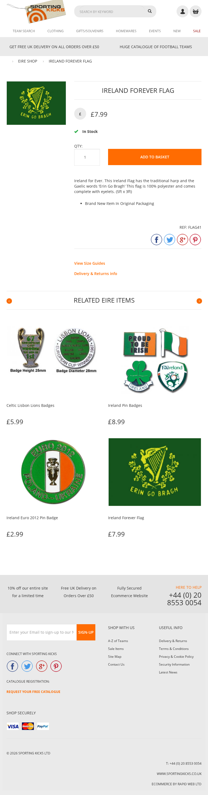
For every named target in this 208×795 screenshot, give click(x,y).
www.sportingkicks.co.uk (179, 773)
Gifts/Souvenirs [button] (89, 31)
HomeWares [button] (126, 31)
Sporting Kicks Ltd (34, 753)
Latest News (168, 672)
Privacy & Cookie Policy (176, 656)
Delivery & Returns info (95, 273)
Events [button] (155, 31)
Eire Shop (27, 61)
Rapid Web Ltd (190, 784)
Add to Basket (154, 156)
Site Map (114, 656)
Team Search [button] (24, 31)
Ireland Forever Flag (70, 61)
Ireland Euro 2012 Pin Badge (32, 517)
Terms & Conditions (174, 648)
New (177, 31)
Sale (197, 31)
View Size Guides (89, 263)
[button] (8, 301)
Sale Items (116, 648)
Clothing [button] (55, 31)
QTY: (78, 146)
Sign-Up (86, 632)
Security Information (174, 664)
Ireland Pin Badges (125, 405)
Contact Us (116, 664)
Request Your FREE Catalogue (33, 691)
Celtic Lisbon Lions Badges (30, 405)
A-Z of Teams (118, 641)
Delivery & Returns (173, 641)
